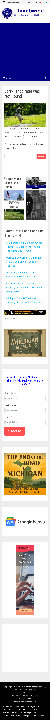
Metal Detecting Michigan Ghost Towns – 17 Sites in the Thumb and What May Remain (24, 246)
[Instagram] (44, 1)
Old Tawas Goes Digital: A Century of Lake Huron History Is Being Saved (24, 287)
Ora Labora (35, 709)
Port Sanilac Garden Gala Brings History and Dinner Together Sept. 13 (23, 261)
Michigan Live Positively (33, 715)
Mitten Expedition (28, 712)
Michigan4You (33, 706)
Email (7, 417)
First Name (10, 393)
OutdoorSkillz (21, 709)
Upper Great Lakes (11, 715)
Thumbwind (29, 10)
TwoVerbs (7, 706)
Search (41, 156)
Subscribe (14, 431)
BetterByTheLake (10, 712)
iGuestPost (8, 709)
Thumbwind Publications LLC (33, 687)
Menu (8, 78)
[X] (36, 1)
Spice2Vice (19, 706)
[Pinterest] (40, 1)
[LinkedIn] (47, 1)
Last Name (10, 405)
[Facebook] (29, 1)
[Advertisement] (25, 49)
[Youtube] (33, 1)
